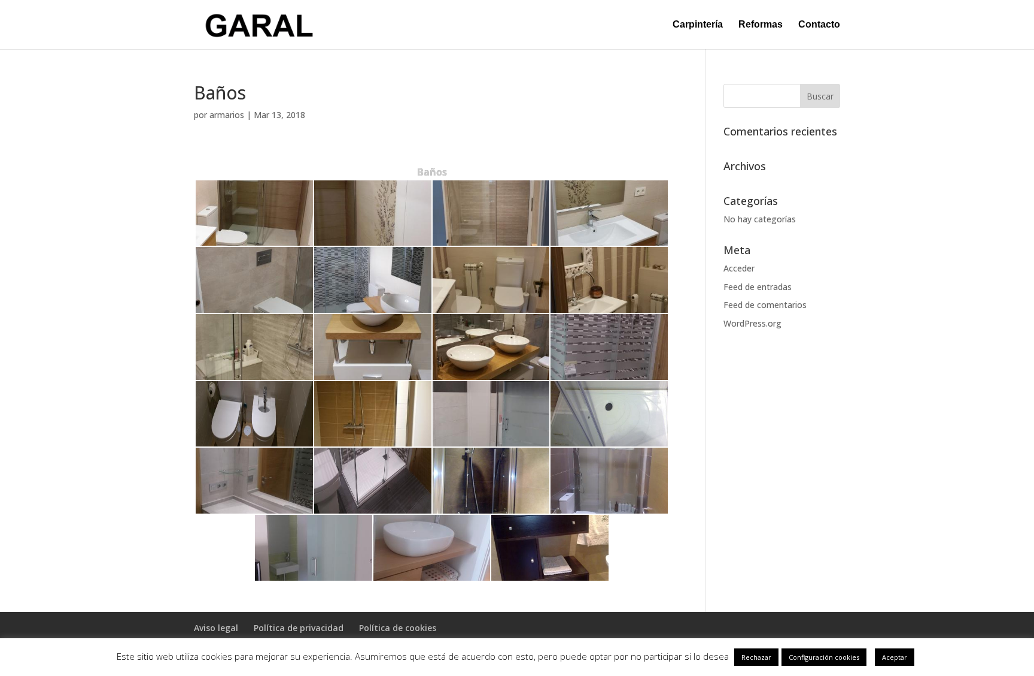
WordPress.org (752, 323)
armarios (226, 114)
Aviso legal (216, 627)
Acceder (739, 268)
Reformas (760, 24)
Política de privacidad (298, 627)
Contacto (819, 24)
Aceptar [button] (894, 657)
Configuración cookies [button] (824, 657)
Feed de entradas (757, 286)
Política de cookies (397, 627)
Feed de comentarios (765, 304)
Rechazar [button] (756, 657)
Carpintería (698, 24)
